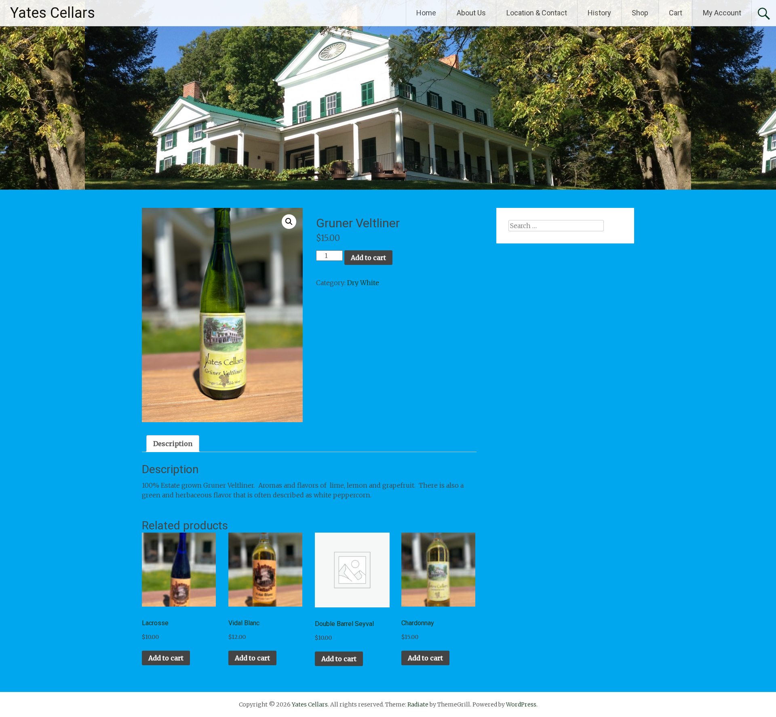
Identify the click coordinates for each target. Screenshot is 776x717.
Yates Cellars (52, 12)
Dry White (363, 283)
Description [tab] (172, 444)
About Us (471, 12)
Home (426, 12)
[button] (289, 221)
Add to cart (368, 258)
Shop (640, 12)
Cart (675, 12)
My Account (722, 12)
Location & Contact (536, 12)
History (599, 12)
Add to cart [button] (165, 658)
